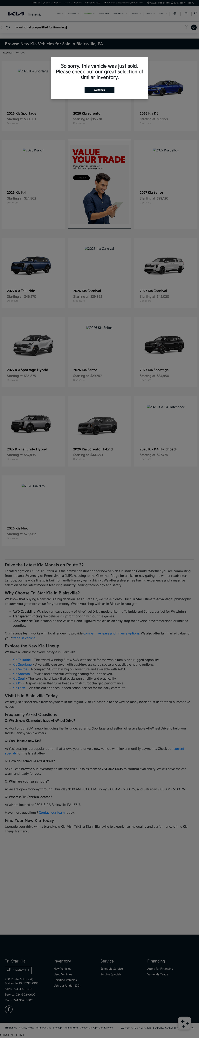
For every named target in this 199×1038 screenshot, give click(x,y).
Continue (99, 89)
